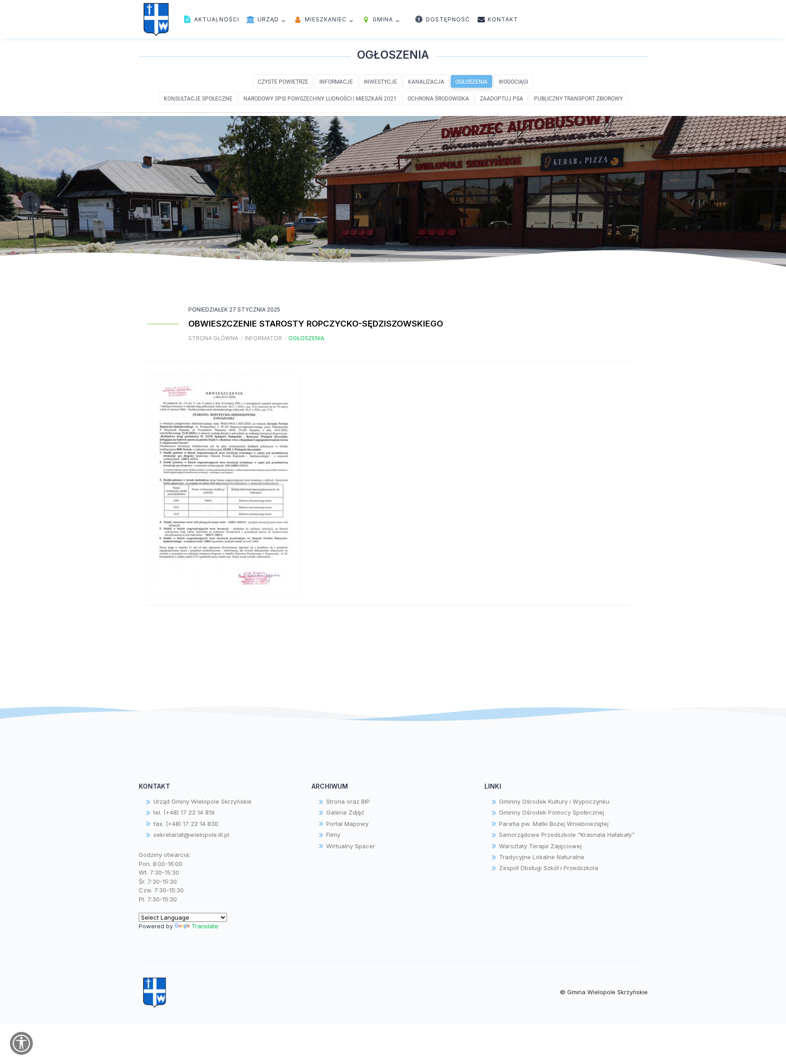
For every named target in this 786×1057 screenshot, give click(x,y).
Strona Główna (213, 338)
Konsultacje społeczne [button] (198, 98)
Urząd (267, 19)
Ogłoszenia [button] (471, 81)
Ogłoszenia (306, 338)
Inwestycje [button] (380, 81)
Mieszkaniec (325, 19)
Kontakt (502, 19)
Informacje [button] (336, 81)
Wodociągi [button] (513, 81)
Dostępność (447, 19)
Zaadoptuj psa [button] (501, 98)
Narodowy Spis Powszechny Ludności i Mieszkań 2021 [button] (320, 98)
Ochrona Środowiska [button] (438, 98)
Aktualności (215, 19)
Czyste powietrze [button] (283, 81)
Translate (204, 926)
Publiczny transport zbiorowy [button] (578, 98)
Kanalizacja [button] (426, 81)
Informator (263, 338)
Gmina (382, 19)
